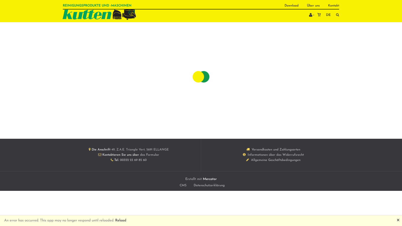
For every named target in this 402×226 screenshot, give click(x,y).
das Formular (149, 155)
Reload (120, 220)
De (328, 15)
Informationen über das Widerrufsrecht (276, 155)
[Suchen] (336, 14)
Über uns (313, 5)
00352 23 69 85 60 (133, 160)
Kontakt (333, 5)
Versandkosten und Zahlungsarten (276, 149)
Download (292, 5)
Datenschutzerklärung (209, 185)
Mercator (210, 179)
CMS (183, 185)
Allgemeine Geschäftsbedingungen (275, 160)
